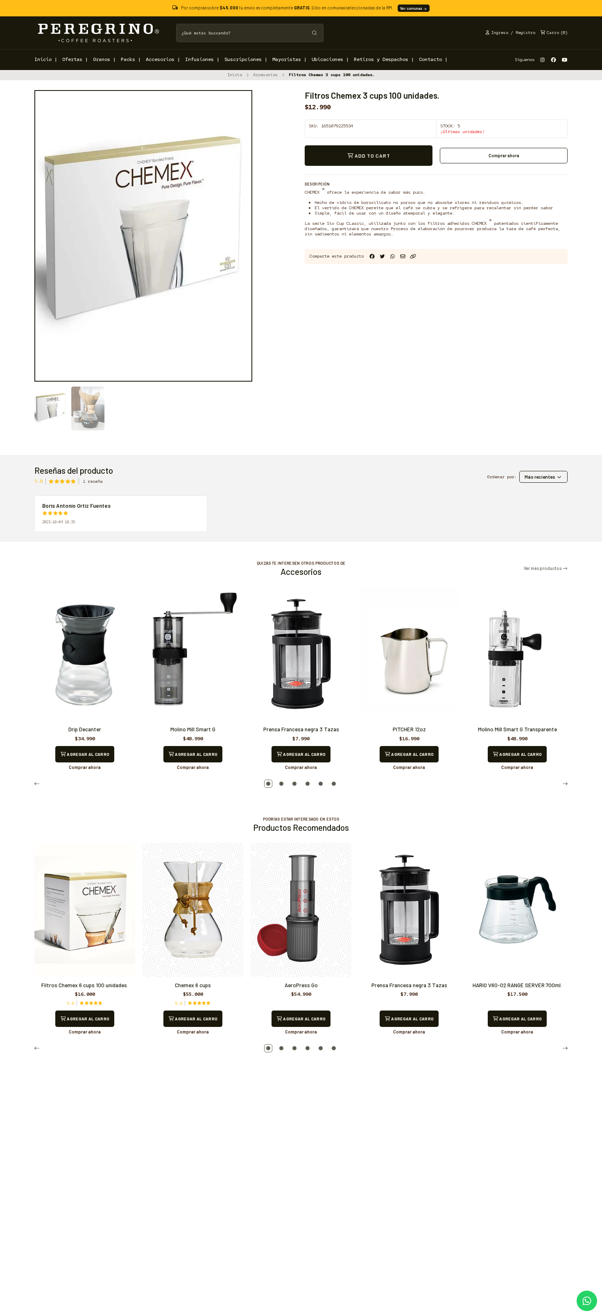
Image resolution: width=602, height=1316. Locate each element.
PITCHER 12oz (409, 729)
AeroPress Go (301, 985)
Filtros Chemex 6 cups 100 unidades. (84, 985)
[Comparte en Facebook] (372, 256)
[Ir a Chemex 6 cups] (193, 910)
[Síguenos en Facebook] (553, 60)
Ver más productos (543, 568)
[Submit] (314, 33)
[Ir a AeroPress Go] (301, 910)
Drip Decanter (84, 729)
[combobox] (250, 33)
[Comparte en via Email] (403, 256)
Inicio (234, 74)
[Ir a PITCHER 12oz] (409, 654)
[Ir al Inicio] (97, 33)
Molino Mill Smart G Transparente (517, 729)
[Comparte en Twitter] (382, 256)
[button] (413, 256)
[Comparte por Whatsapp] (392, 256)
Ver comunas (411, 8)
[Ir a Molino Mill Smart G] (193, 654)
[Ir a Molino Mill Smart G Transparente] (517, 654)
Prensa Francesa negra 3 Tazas (301, 729)
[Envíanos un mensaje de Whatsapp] (587, 1301)
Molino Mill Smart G (192, 729)
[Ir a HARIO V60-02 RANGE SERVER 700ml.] (517, 910)
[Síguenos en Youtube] (564, 60)
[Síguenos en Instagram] (542, 60)
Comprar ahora (504, 155)
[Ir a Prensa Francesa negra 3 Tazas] (301, 654)
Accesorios (265, 74)
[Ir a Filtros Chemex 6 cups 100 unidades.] (84, 910)
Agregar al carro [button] (87, 754)
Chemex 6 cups (193, 985)
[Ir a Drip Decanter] (84, 654)
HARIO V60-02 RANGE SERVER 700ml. (517, 985)
